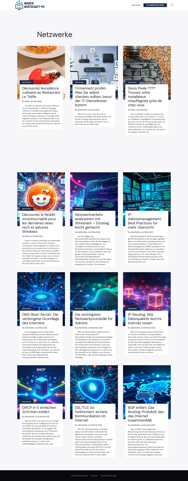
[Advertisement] (41, 148)
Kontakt (94, 475)
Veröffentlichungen (109, 475)
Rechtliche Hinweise (79, 475)
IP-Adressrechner (155, 5)
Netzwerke (136, 5)
